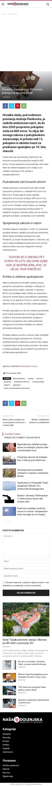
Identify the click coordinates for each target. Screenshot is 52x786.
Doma (3, 14)
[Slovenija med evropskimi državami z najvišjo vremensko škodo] (9, 473)
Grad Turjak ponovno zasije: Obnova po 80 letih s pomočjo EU (24, 641)
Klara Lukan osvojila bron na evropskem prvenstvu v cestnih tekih (14, 422)
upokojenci (17, 385)
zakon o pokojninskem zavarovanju (17, 388)
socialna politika (38, 382)
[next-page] (8, 521)
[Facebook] (5, 106)
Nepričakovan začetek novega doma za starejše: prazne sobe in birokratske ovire (32, 447)
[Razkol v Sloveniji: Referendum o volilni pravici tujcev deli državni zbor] (9, 498)
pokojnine (7, 382)
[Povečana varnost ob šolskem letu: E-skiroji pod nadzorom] (9, 460)
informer (40, 378)
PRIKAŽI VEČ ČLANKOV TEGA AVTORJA (22, 437)
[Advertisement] (26, 44)
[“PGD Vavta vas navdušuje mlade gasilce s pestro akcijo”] (9, 690)
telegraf (7, 385)
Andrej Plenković (19, 378)
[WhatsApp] (23, 106)
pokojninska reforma (21, 382)
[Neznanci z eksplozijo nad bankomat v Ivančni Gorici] (9, 703)
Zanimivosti (15, 85)
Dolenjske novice (29, 366)
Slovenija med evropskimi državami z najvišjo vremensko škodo (32, 473)
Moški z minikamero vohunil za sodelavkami (39, 421)
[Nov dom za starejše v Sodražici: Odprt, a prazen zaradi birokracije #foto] (9, 665)
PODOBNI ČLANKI (12, 434)
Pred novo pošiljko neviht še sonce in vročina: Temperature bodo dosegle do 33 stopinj (32, 511)
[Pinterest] (17, 106)
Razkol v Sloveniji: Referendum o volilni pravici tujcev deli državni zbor (32, 498)
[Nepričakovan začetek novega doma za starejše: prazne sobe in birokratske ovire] (9, 447)
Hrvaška (31, 378)
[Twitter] (11, 106)
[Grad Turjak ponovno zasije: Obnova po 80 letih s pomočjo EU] (26, 619)
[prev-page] (4, 521)
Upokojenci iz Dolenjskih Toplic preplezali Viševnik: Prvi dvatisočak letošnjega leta (32, 485)
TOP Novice (13, 14)
